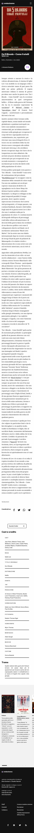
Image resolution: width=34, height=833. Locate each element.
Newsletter (20, 810)
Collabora (4, 810)
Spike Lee (8, 557)
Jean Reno (8, 542)
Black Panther (16, 378)
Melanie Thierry (16, 542)
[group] (8, 719)
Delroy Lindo (8, 548)
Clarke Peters (24, 544)
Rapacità (14, 442)
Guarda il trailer (13, 526)
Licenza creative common (24, 804)
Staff (3, 804)
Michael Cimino (22, 107)
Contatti (4, 807)
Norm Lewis (15, 544)
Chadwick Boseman (21, 546)
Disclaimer (20, 807)
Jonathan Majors (10, 546)
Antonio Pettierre (8, 67)
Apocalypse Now (9, 110)
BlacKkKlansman (8, 178)
